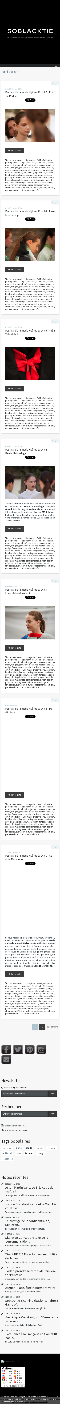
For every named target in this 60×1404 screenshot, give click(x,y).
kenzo (22, 175)
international (17, 165)
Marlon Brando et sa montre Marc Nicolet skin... (30, 1206)
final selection (47, 170)
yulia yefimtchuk (40, 177)
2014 (44, 162)
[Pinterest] (30, 1049)
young (49, 165)
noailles (50, 167)
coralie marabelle (33, 182)
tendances (8, 1158)
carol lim (50, 172)
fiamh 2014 (30, 162)
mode (7, 165)
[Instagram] (41, 1049)
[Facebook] (6, 1049)
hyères (26, 165)
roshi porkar (47, 182)
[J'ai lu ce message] (57, 1396)
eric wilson (27, 177)
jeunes (33, 165)
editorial (7, 1153)
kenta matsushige (17, 182)
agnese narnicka (26, 185)
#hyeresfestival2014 (13, 187)
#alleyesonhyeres (41, 185)
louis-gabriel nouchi (21, 180)
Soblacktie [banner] (30, 32)
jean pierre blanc (26, 167)
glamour (52, 1148)
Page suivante (52, 1026)
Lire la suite (16, 150)
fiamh (38, 162)
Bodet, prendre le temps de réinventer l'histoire (30, 1273)
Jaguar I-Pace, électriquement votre (30, 1288)
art (49, 187)
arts (52, 187)
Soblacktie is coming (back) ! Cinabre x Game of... (31, 1302)
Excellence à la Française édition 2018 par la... (31, 1336)
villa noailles (40, 167)
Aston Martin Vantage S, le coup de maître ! (29, 1189)
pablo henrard (11, 185)
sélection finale (34, 170)
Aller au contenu (8, 2)
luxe (19, 1153)
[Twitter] (18, 1049)
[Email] (6, 1059)
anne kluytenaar (37, 180)
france (14, 170)
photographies (40, 187)
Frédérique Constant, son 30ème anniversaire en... (31, 1319)
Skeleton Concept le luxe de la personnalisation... (26, 1240)
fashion (29, 1153)
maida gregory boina (36, 172)
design (8, 170)
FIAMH (39, 160)
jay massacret (15, 177)
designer (14, 167)
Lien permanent (15, 160)
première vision (11, 190)
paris (19, 1148)
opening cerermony (34, 175)
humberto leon (11, 175)
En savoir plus (19, 1401)
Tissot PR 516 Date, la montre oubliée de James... (31, 1256)
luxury (40, 1153)
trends (40, 1148)
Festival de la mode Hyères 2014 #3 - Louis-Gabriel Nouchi (26, 591)
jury (24, 172)
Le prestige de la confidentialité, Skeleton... (27, 1223)
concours (22, 170)
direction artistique (13, 172)
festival (50, 162)
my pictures (27, 187)
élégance (7, 1148)
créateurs (41, 165)
